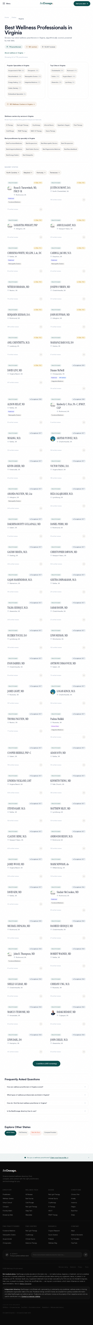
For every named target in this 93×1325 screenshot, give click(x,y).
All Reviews (29, 1194)
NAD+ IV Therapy (36, 131)
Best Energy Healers (12, 155)
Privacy (80, 1267)
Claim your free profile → (59, 1157)
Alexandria (56, 82)
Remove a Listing (63, 1267)
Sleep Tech (29, 1211)
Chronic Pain (75, 1194)
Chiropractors (7, 1243)
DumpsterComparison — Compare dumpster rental (17, 1313)
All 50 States (10, 1132)
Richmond (72, 70)
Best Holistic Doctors (32, 149)
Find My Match (7, 1211)
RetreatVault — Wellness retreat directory (52, 1307)
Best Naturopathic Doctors (49, 143)
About (73, 1231)
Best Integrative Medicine (14, 149)
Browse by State (8, 1215)
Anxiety (73, 1198)
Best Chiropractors (67, 143)
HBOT (50, 1211)
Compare (6, 1207)
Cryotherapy (36, 125)
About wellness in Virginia (14, 53)
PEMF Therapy (22, 131)
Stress (73, 1215)
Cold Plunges (30, 1202)
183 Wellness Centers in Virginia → (22, 104)
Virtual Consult (7, 1202)
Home (7, 17)
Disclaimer (73, 1267)
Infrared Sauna (49, 125)
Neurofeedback (14, 76)
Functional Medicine (9, 1231)
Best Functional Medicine (14, 143)
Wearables (29, 1215)
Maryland (27, 173)
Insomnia (74, 1202)
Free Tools (74, 1243)
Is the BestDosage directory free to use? (21, 1111)
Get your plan (81, 4)
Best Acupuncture (31, 143)
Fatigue (73, 1207)
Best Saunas (29, 1198)
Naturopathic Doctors (33, 76)
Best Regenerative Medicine (51, 149)
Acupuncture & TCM (16, 70)
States (14, 17)
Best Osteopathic (28, 155)
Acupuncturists (7, 1239)
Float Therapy (78, 125)
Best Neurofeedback (70, 149)
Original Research (54, 1231)
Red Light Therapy (22, 125)
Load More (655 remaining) (46, 1064)
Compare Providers (50, 1132)
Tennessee (54, 173)
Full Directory (23, 1132)
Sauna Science (53, 1235)
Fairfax (55, 76)
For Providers (75, 1239)
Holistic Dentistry (14, 88)
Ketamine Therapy (31, 1243)
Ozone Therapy (50, 131)
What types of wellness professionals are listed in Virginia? (28, 1095)
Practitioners (6, 1194)
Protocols (51, 1239)
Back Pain (74, 1211)
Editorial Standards (77, 1235)
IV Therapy (9, 125)
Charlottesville (57, 70)
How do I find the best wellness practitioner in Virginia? (27, 1103)
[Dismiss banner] (88, 1157)
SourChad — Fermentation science (30, 1307)
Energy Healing (14, 82)
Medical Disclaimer (25, 1284)
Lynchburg (69, 82)
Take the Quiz (35, 1132)
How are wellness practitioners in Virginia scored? (25, 1087)
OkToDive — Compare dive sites (11, 1307)
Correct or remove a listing (30, 1296)
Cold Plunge (10, 131)
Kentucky (40, 173)
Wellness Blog (52, 1243)
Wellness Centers (8, 1198)
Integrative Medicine (32, 82)
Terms (86, 1267)
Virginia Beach (69, 76)
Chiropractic (33, 70)
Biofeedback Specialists (17, 94)
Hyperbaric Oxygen (64, 125)
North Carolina (11, 173)
